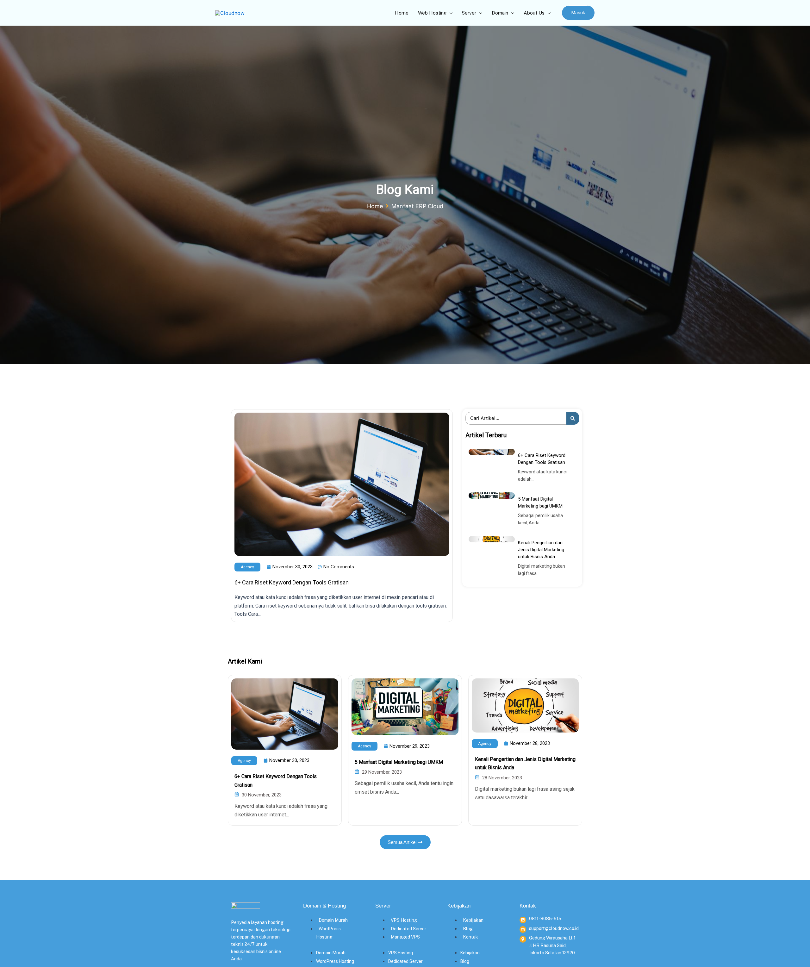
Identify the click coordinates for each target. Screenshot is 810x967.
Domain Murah (333, 920)
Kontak (470, 936)
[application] (449, 13)
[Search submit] (572, 418)
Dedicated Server (408, 928)
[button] (578, 12)
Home (375, 206)
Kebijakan (473, 920)
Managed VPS (405, 936)
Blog (468, 928)
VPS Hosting (404, 920)
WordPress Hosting (335, 961)
